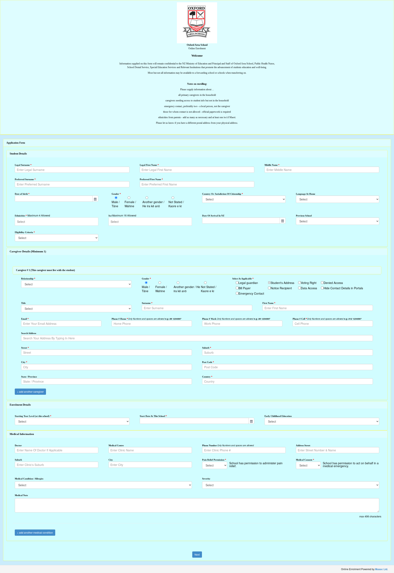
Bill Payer (244, 288)
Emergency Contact (251, 293)
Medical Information (22, 434)
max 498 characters (370, 516)
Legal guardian (248, 283)
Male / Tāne (116, 204)
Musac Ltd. (381, 569)
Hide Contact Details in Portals (343, 288)
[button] (95, 198)
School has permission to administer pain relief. (256, 464)
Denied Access (333, 283)
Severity (206, 478)
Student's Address (282, 283)
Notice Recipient (281, 288)
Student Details (18, 153)
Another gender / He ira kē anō (153, 204)
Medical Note (21, 495)
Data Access (309, 288)
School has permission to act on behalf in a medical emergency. (351, 464)
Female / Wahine (130, 204)
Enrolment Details (20, 404)
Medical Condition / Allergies (29, 478)
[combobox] (54, 198)
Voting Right (308, 283)
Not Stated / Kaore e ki (176, 204)
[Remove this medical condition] (378, 472)
